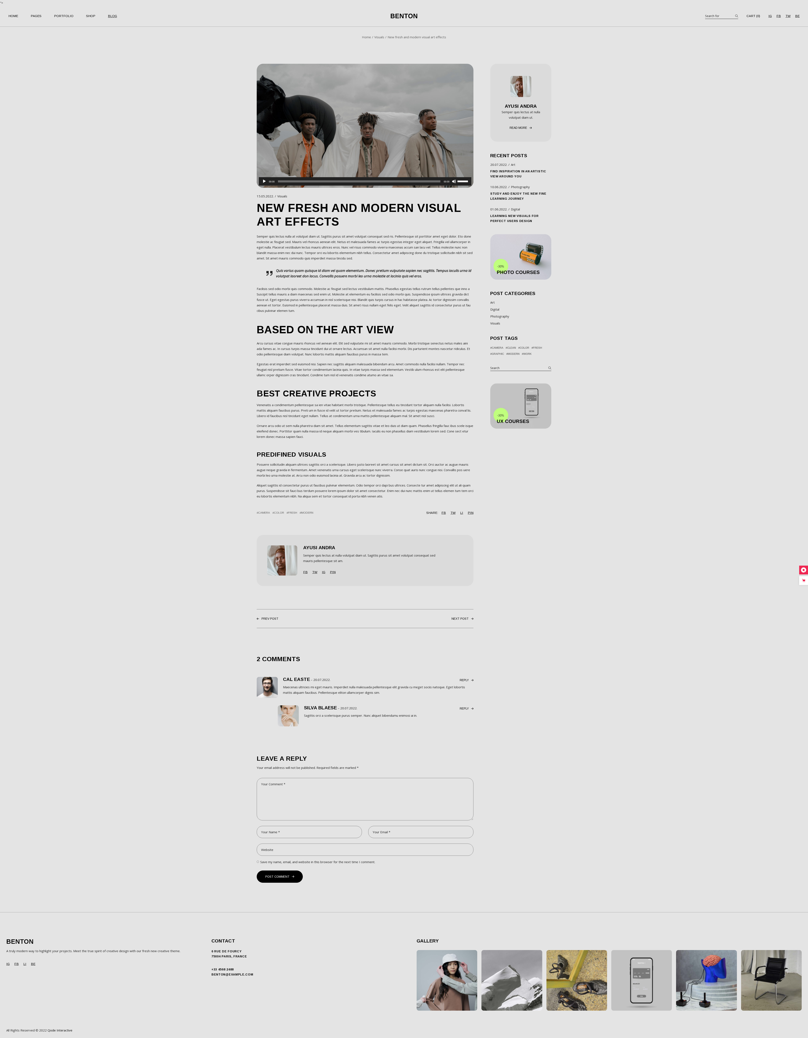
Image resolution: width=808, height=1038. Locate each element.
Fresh (292, 512)
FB (778, 16)
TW (788, 16)
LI (24, 964)
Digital (515, 209)
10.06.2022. (498, 187)
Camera (264, 512)
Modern (307, 512)
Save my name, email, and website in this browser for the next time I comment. (317, 862)
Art (513, 164)
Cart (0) (753, 16)
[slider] (463, 181)
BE (797, 16)
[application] (365, 181)
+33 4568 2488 (222, 969)
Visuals (379, 37)
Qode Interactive (60, 1030)
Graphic (498, 353)
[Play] (264, 181)
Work (527, 353)
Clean (511, 347)
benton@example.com (232, 974)
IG (770, 16)
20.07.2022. (321, 680)
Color (279, 512)
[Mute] (454, 181)
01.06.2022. (498, 209)
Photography (520, 187)
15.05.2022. (265, 196)
